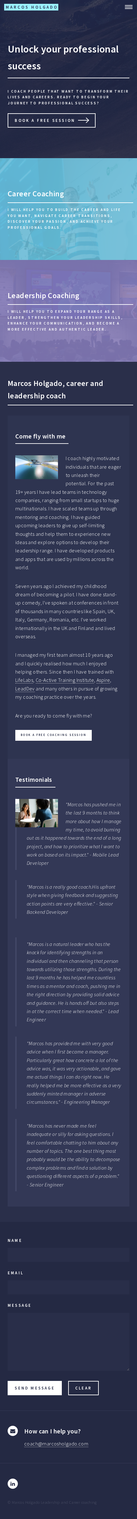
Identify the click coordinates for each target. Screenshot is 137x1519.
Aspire (103, 680)
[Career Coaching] (68, 209)
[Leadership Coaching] (68, 311)
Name (15, 1240)
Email (16, 1272)
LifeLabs (24, 680)
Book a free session (45, 120)
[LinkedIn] (13, 1483)
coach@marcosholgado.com (56, 1443)
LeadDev (25, 688)
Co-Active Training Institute (65, 680)
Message (20, 1305)
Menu (127, 7)
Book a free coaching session (53, 735)
